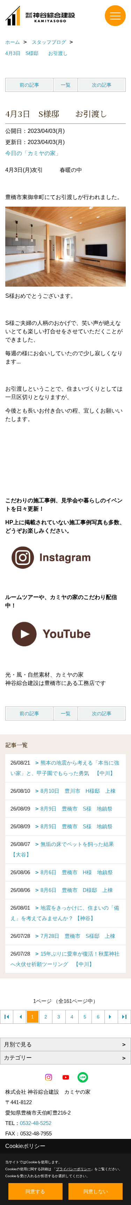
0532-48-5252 (35, 1123)
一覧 (66, 85)
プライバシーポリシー (73, 1169)
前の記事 (29, 85)
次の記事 (101, 85)
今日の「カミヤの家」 (33, 153)
